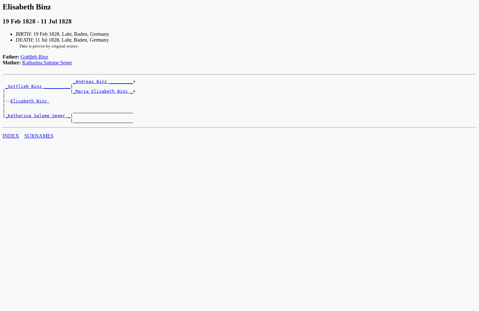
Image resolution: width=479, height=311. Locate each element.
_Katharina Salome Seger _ (37, 115)
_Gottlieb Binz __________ (37, 86)
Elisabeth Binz (30, 101)
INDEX (11, 136)
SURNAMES (38, 136)
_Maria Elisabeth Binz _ (103, 91)
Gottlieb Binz (34, 57)
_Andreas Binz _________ (103, 81)
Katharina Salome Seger (47, 62)
